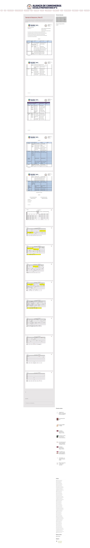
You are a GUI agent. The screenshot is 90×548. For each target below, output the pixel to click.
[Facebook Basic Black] (56, 541)
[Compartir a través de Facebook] (25, 392)
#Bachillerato (58, 536)
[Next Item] (64, 19)
